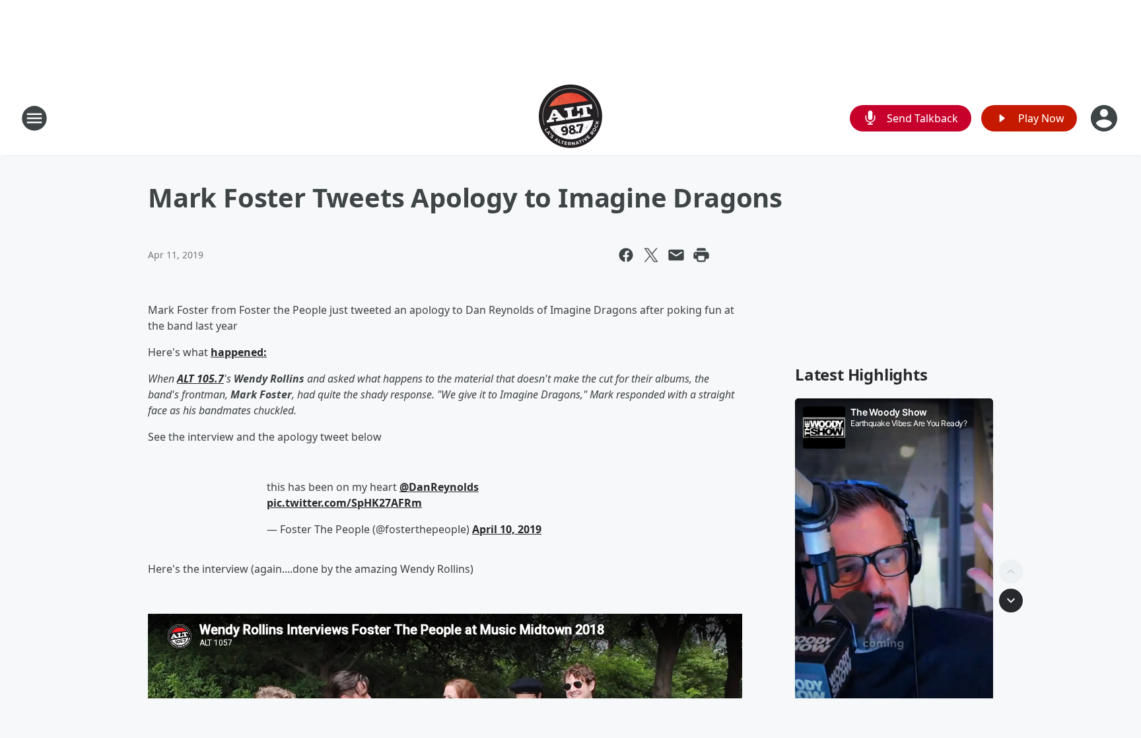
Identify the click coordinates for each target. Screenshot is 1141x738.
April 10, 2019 (506, 529)
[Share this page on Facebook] (626, 255)
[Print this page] (701, 255)
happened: (239, 352)
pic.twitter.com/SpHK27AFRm (344, 503)
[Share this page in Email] (676, 255)
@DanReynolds (439, 487)
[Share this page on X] (651, 255)
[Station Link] (570, 118)
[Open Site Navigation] (34, 118)
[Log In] (1105, 118)
